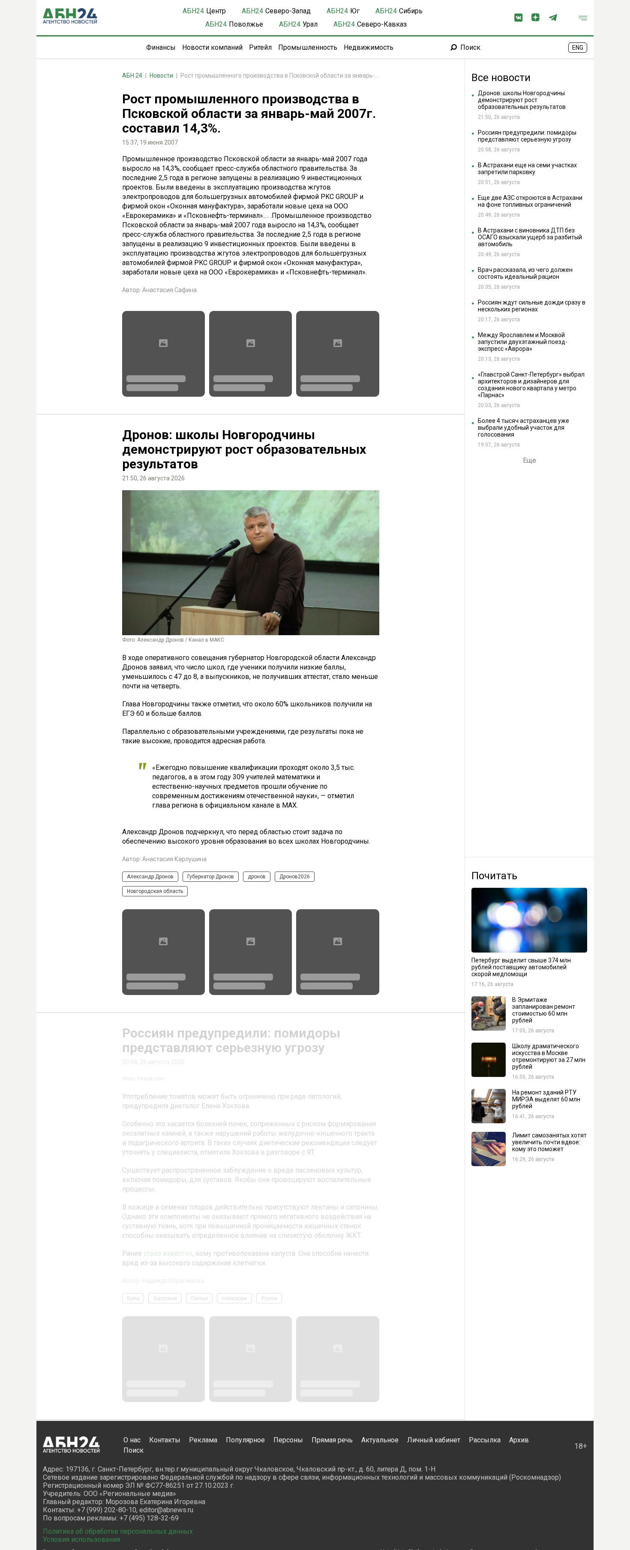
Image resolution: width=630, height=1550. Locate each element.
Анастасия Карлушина (174, 859)
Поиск (470, 47)
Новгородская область (155, 891)
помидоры (234, 1443)
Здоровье (165, 1443)
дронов (257, 877)
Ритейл (260, 47)
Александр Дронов (150, 877)
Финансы (161, 47)
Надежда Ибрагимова (173, 1425)
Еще (529, 460)
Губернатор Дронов (210, 877)
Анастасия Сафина (169, 289)
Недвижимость (368, 47)
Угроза (269, 1443)
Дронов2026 (294, 877)
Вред (133, 1443)
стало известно (168, 1398)
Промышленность (307, 47)
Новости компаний (212, 47)
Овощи (199, 1443)
